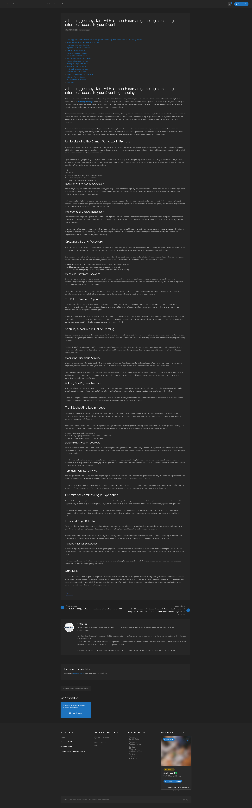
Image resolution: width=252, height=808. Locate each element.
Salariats (63, 4)
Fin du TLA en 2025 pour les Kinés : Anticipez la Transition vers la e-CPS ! (94, 607)
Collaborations (52, 4)
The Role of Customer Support (77, 56)
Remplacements (27, 4)
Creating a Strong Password (76, 50)
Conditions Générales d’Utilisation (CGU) (135, 749)
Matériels (73, 4)
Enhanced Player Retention (76, 77)
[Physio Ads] (5, 4)
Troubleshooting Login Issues (77, 66)
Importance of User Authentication (78, 48)
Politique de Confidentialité (134, 738)
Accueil (15, 4)
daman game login (85, 102)
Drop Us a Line (76, 713)
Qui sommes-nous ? (102, 738)
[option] (176, 761)
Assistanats (40, 4)
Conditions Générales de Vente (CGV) (133, 756)
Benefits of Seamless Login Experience (80, 74)
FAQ (96, 745)
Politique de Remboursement (135, 743)
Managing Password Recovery (77, 53)
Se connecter (242, 4)
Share (70, 594)
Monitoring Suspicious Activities (77, 61)
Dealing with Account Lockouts (77, 69)
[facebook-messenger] (184, 800)
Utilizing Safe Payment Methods (77, 64)
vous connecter (78, 673)
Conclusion (70, 82)
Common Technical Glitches (76, 72)
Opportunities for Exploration (76, 80)
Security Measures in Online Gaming (79, 58)
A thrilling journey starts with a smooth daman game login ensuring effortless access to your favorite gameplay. (104, 40)
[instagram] (187, 800)
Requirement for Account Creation (78, 45)
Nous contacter (101, 742)
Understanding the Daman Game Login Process (83, 42)
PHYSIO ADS (73, 30)
